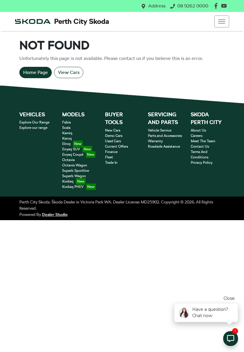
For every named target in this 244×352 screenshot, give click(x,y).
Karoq (67, 138)
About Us (198, 130)
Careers (196, 136)
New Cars (112, 130)
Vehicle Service (159, 130)
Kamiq (67, 133)
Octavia (68, 160)
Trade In (111, 162)
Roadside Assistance (164, 146)
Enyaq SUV (71, 149)
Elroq (66, 144)
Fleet (109, 157)
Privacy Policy (201, 162)
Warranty (155, 141)
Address (156, 6)
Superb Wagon (74, 176)
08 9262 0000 (192, 6)
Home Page (35, 72)
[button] (221, 21)
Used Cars (113, 141)
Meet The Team (203, 141)
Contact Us (200, 146)
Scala (66, 128)
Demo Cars (113, 136)
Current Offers (116, 146)
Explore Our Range (34, 122)
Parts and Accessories (165, 136)
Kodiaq (67, 181)
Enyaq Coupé (72, 154)
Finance (111, 152)
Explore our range (33, 128)
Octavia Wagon (74, 165)
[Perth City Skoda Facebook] (217, 6)
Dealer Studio (55, 214)
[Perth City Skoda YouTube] (225, 6)
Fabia (66, 122)
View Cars (68, 72)
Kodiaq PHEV (73, 187)
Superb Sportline (75, 171)
